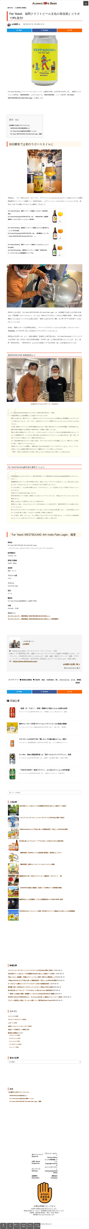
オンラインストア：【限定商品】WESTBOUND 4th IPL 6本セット (29, 616)
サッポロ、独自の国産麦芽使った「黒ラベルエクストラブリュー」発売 (45, 754)
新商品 (79, 680)
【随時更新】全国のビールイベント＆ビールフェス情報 (37, 864)
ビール (73, 680)
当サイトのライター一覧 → (72, 668)
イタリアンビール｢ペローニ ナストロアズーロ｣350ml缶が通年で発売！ (42, 817)
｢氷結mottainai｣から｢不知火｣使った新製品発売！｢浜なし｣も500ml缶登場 (43, 829)
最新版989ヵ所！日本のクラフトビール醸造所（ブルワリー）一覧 (40, 876)
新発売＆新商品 (21, 8)
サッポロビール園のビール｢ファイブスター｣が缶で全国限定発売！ (29, 984)
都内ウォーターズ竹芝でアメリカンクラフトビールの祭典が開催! (43, 724)
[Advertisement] (44, 941)
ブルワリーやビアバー (17, 1019)
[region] (44, 1226)
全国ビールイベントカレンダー (20, 1026)
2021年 (37, 680)
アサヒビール (14, 1035)
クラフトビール (64, 680)
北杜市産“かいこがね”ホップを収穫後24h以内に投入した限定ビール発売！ (43, 806)
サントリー (14, 1047)
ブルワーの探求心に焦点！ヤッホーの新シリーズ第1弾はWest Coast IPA (31, 1000)
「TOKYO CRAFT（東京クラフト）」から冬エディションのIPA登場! (44, 770)
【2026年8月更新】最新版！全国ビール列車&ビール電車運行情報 (40, 888)
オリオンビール (14, 1038)
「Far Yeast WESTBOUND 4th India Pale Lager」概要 (25, 134)
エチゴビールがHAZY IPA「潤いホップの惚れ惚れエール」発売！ (43, 739)
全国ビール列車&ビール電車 (18, 1029)
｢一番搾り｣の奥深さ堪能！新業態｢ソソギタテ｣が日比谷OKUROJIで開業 (31, 994)
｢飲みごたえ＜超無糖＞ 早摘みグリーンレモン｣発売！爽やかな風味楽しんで (32, 977)
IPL (57, 680)
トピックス (13, 1016)
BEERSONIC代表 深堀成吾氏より (20, 128)
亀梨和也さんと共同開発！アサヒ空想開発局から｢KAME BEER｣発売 (41, 899)
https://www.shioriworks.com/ (25, 661)
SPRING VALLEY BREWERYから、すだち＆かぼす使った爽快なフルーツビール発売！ (35, 997)
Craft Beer (50, 680)
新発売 (78, 682)
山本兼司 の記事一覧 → (71, 664)
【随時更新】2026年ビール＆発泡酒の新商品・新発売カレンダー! (40, 852)
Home (11, 8)
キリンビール (14, 1041)
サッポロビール (15, 1044)
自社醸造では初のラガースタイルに (19, 125)
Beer (43, 680)
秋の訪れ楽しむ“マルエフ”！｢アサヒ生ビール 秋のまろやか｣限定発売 (41, 841)
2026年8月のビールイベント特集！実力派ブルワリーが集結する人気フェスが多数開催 (47, 911)
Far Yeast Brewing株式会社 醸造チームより (24, 131)
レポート (12, 1023)
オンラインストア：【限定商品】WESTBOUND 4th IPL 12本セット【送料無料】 (33, 619)
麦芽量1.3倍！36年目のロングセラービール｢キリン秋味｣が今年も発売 (30, 987)
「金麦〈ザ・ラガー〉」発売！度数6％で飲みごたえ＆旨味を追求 (43, 708)
